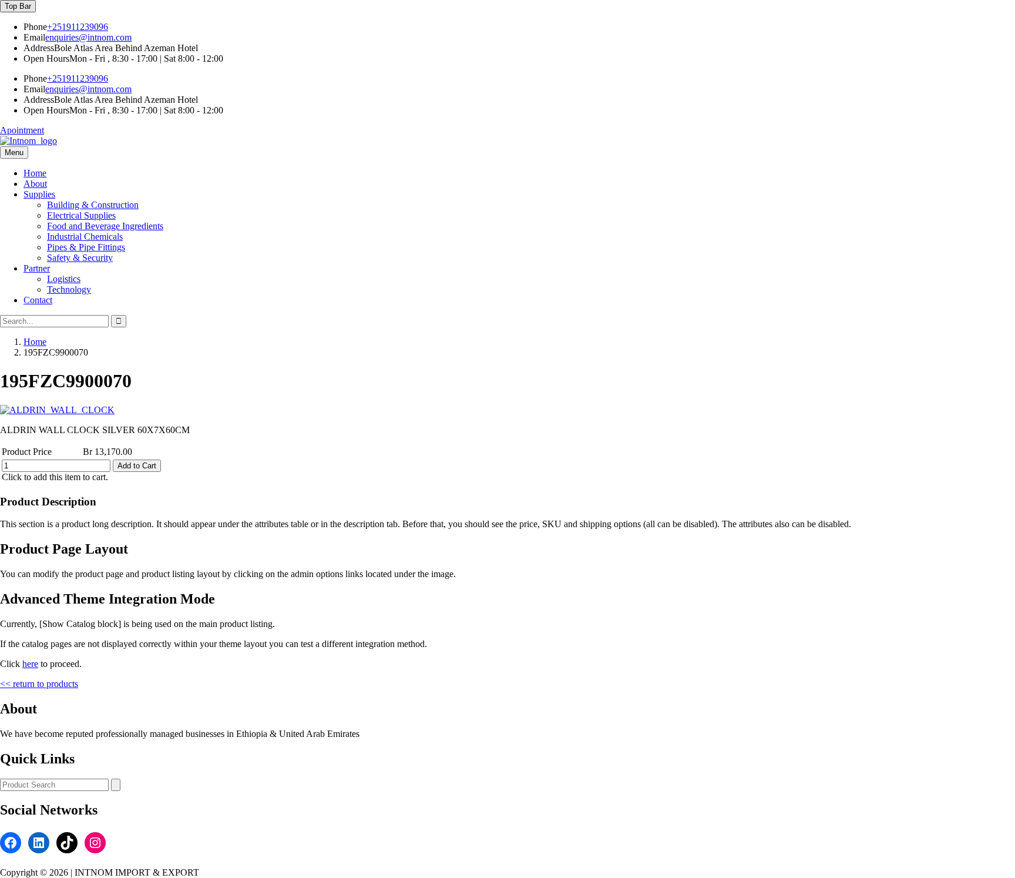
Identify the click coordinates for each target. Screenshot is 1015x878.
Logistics (63, 279)
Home (34, 173)
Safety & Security (80, 258)
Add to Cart (136, 465)
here (30, 664)
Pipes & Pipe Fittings (86, 247)
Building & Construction (93, 205)
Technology (69, 289)
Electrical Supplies (81, 215)
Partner (36, 268)
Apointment (22, 130)
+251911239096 (77, 27)
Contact (37, 300)
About (35, 184)
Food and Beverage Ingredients (105, 226)
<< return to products (39, 684)
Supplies (39, 194)
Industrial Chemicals (85, 237)
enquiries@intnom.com (88, 37)
